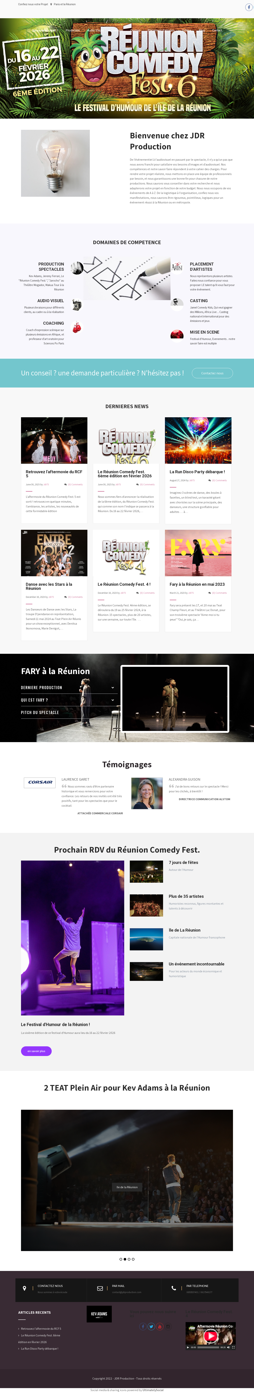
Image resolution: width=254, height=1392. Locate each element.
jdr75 (46, 477)
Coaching (117, 30)
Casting (135, 30)
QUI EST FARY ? (34, 692)
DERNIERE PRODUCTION (41, 680)
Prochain (131, 1306)
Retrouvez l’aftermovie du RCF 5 (41, 1321)
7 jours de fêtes (183, 855)
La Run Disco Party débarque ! (39, 1341)
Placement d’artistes (161, 30)
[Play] (188, 1339)
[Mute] (228, 1339)
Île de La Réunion (184, 922)
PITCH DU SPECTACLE (40, 705)
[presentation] (226, 1095)
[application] (211, 1329)
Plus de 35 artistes (186, 889)
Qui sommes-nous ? (45, 30)
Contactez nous (212, 366)
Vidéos (186, 30)
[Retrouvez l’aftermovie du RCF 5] (54, 455)
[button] (121, 1251)
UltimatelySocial (153, 1383)
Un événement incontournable (196, 956)
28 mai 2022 (127, 1180)
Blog (202, 30)
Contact (217, 30)
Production (73, 30)
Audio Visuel (95, 30)
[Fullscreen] (233, 1339)
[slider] (208, 1340)
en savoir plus (36, 1044)
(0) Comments (75, 477)
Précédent (67, 1306)
